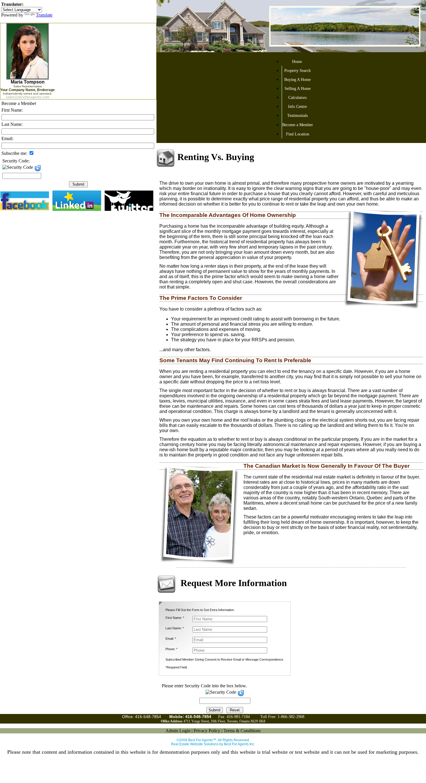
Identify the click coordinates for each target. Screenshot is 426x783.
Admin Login (177, 730)
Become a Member (297, 125)
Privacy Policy (207, 730)
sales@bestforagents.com (28, 97)
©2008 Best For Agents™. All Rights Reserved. (213, 740)
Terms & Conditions (242, 730)
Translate (44, 14)
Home (297, 61)
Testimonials (297, 115)
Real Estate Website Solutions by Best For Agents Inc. (213, 744)
